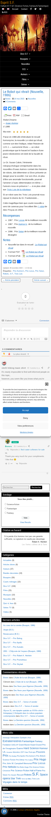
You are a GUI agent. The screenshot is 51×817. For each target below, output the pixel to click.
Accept (25, 410)
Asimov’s (22, 224)
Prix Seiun (39, 271)
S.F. (11, 274)
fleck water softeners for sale (32, 450)
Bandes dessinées (10, 573)
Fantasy (10, 513)
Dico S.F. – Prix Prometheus (15, 660)
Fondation (7, 745)
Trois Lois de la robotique (19, 189)
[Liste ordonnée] (17, 339)
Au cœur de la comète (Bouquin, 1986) (19, 625)
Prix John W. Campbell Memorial (17, 763)
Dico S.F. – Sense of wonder (25, 702)
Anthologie (6, 738)
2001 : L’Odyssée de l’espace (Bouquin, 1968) (22, 651)
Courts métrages (10, 582)
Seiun (21, 231)
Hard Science (31, 748)
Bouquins (24, 59)
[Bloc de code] (28, 339)
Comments (10, 801)
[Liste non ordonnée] (21, 339)
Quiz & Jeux (8, 603)
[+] (38, 339)
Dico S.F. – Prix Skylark (13, 664)
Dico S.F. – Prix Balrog (12, 638)
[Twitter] (35, 9)
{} (35, 339)
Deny (25, 418)
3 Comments (10, 102)
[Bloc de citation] (24, 339)
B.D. (24, 69)
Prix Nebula (9, 766)
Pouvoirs (40, 752)
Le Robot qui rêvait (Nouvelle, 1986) (23, 93)
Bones (7, 99)
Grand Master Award (27, 745)
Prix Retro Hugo (22, 767)
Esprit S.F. (8, 3)
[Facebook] (31, 9)
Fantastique (12, 509)
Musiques (7, 595)
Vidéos (6, 612)
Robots (6, 274)
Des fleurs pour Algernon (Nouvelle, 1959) (31, 686)
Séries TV (7, 608)
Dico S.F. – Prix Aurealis (13, 647)
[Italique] (7, 339)
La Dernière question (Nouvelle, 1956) (29, 720)
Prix (5, 755)
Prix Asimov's (18, 271)
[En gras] (4, 339)
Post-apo (32, 752)
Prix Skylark (12, 775)
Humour (43, 748)
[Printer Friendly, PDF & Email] (16, 115)
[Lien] (31, 339)
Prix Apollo (21, 756)
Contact (24, 9)
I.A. (4, 752)
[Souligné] (11, 339)
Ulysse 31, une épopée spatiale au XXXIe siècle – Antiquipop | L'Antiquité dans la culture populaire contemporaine (23, 713)
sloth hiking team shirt (14, 368)
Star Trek (15, 778)
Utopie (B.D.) (8, 630)
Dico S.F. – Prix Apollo (12, 643)
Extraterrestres (12, 741)
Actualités (7, 560)
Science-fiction (13, 504)
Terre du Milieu (26, 779)
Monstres (16, 752)
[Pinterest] (40, 9)
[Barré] (14, 339)
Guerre (19, 748)
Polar (26, 752)
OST (22, 752)
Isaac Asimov (12, 123)
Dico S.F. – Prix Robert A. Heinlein (17, 656)
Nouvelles (25, 64)
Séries (24, 84)
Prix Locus (29, 271)
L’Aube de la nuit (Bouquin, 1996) (27, 678)
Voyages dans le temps (15, 782)
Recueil (20, 775)
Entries (8, 797)
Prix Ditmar (20, 760)
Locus (22, 220)
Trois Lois (18, 274)
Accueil (15, 9)
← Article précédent (11, 280)
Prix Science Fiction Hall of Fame (26, 770)
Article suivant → (41, 280)
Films (24, 79)
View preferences (25, 426)
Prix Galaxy (29, 760)
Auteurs (24, 74)
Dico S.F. (24, 54)
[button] (46, 384)
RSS (5, 12)
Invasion (9, 752)
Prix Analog (12, 756)
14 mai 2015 (19, 99)
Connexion (44, 320)
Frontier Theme (43, 814)
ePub (29, 738)
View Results (25, 522)
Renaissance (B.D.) (11, 634)
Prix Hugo (40, 759)
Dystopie (23, 738)
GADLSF (14, 745)
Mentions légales (26, 432)
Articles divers (9, 564)
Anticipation (14, 738)
